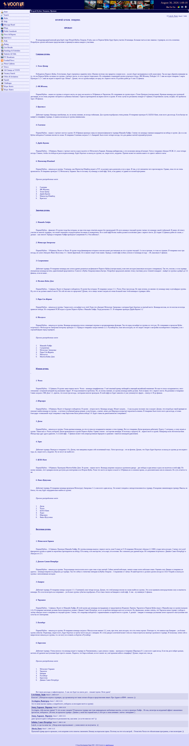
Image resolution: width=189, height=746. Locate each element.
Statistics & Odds (10, 54)
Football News (9, 60)
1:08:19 (183, 2)
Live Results (8, 47)
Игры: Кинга (8, 90)
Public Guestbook (10, 31)
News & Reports (10, 34)
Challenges (8, 83)
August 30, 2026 (170, 2)
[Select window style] (182, 6)
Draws (6, 67)
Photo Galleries (9, 64)
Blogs (6, 28)
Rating (6, 44)
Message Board (9, 25)
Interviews (7, 38)
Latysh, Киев (173, 16)
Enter (6, 12)
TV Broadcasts (9, 57)
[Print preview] (185, 6)
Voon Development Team (84, 745)
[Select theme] (178, 6)
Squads (6, 80)
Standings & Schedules (12, 51)
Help (5, 21)
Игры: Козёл (8, 86)
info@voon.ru (110, 745)
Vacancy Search (9, 73)
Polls (6, 41)
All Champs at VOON (12, 70)
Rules (6, 18)
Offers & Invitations (11, 77)
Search (6, 15)
